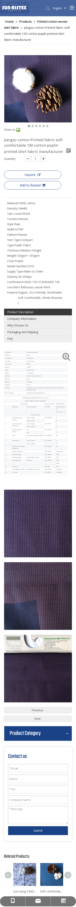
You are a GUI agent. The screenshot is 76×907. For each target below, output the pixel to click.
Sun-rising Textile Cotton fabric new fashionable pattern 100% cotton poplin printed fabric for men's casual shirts (24, 891)
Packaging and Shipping (22, 332)
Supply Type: (15, 271)
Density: (12, 208)
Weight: (12, 256)
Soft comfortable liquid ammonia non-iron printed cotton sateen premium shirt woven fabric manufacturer (51, 891)
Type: (10, 245)
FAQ (10, 339)
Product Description (20, 312)
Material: (12, 203)
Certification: (15, 282)
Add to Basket (30, 185)
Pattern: (12, 235)
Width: (11, 229)
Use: (10, 287)
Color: (11, 261)
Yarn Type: (14, 240)
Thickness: (14, 250)
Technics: (13, 219)
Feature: (12, 292)
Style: (10, 224)
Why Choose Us (17, 325)
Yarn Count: (14, 214)
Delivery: (12, 277)
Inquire (30, 175)
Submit (38, 830)
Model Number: (17, 266)
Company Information (21, 319)
